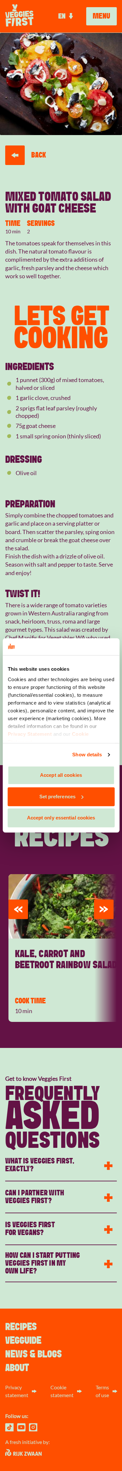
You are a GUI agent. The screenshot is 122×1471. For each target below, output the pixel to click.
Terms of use (102, 1391)
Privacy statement (16, 1391)
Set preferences (57, 796)
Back (38, 155)
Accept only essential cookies (61, 818)
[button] (18, 909)
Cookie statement (62, 1391)
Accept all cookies (61, 775)
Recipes (21, 1327)
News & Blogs (33, 1354)
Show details (87, 754)
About (17, 1368)
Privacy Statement (29, 734)
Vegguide (23, 1340)
